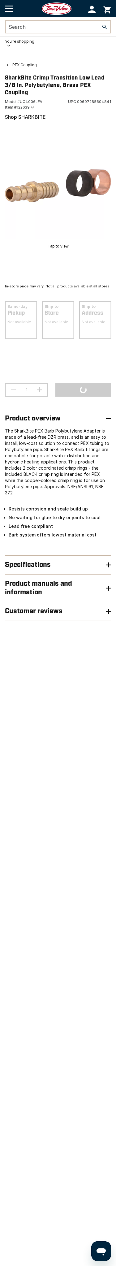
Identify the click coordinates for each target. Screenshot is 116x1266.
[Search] (104, 27)
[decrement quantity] (13, 390)
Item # (17, 107)
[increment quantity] (39, 390)
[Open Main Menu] (9, 9)
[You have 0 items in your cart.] (107, 9)
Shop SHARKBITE (25, 117)
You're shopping (19, 41)
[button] (92, 9)
